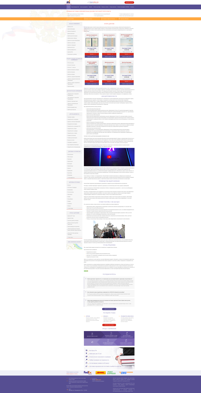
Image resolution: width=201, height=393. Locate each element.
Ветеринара (70, 175)
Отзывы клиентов (113, 6)
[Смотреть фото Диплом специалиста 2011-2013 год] (109, 42)
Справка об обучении (72, 135)
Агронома (69, 159)
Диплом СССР (70, 26)
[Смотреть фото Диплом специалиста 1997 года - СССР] (92, 42)
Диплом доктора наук (72, 109)
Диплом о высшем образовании (74, 40)
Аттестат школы (71, 62)
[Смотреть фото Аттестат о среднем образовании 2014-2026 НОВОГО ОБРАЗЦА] (92, 69)
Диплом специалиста (72, 31)
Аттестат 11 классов (72, 67)
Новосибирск (70, 199)
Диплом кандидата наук (72, 107)
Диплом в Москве (125, 18)
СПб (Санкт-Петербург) (72, 187)
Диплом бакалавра (71, 29)
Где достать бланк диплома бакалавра (73, 233)
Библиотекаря (70, 166)
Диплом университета (72, 49)
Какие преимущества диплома (73, 226)
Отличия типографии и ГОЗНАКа (123, 6)
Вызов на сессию (71, 140)
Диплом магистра (71, 33)
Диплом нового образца (72, 38)
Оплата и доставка (96, 6)
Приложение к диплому (72, 54)
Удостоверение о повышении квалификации (73, 98)
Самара (69, 201)
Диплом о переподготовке (73, 101)
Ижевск (69, 205)
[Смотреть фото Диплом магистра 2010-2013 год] (109, 69)
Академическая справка (72, 124)
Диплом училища (71, 86)
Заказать (90, 6)
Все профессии (71, 177)
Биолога (69, 168)
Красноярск (70, 194)
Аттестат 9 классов (71, 65)
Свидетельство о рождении (73, 119)
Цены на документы (84, 6)
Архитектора (70, 161)
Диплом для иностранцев (72, 35)
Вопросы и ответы (105, 6)
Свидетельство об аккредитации (74, 147)
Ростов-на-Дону (71, 192)
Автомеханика (70, 154)
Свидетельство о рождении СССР (74, 126)
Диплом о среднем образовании (74, 76)
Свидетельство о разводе (72, 130)
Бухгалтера (70, 172)
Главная (68, 6)
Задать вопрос (89, 18)
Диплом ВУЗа (70, 52)
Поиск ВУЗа (71, 18)
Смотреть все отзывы (109, 325)
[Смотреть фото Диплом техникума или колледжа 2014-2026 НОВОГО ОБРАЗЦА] (126, 42)
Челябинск (70, 203)
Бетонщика (70, 163)
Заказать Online (129, 2)
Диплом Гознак (70, 218)
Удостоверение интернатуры (73, 144)
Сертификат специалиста (72, 142)
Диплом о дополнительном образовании (73, 104)
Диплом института (71, 47)
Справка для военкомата (72, 137)
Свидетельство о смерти (72, 133)
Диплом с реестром (71, 42)
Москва (69, 185)
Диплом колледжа (71, 74)
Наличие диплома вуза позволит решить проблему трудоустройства (74, 229)
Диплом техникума (71, 72)
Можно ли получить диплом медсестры (73, 223)
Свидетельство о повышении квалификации (73, 94)
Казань (69, 196)
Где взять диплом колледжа (73, 220)
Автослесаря (70, 156)
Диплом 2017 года (71, 215)
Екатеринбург (70, 189)
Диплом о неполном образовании (74, 121)
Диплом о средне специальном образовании (74, 83)
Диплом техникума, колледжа (73, 69)
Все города (71, 208)
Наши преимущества (75, 6)
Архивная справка (71, 117)
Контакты (132, 6)
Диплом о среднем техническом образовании (74, 79)
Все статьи (71, 237)
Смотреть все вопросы (109, 309)
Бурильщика (70, 170)
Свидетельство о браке (72, 128)
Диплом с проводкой (72, 45)
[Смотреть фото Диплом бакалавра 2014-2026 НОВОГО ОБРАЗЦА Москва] (126, 69)
